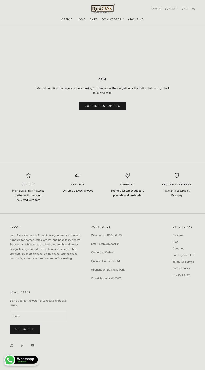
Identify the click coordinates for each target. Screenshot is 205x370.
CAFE (94, 19)
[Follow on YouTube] (32, 345)
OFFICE (67, 19)
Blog (175, 242)
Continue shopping (102, 106)
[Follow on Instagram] (12, 345)
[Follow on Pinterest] (22, 345)
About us (178, 248)
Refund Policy (181, 268)
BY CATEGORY (113, 19)
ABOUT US (136, 19)
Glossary (178, 235)
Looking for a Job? (184, 255)
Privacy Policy (181, 275)
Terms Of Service (183, 262)
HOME (81, 19)
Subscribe (24, 329)
